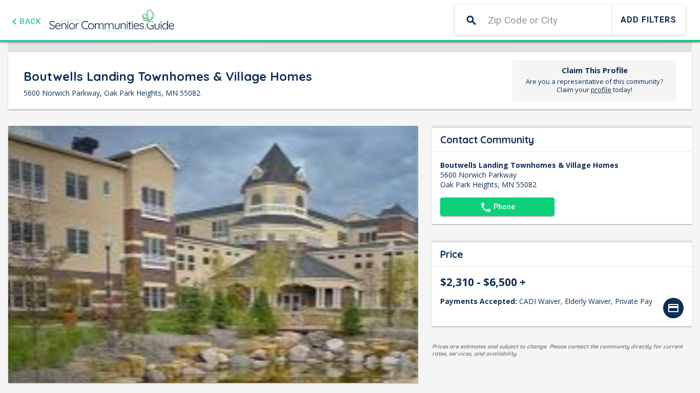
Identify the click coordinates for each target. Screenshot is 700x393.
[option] (673, 308)
